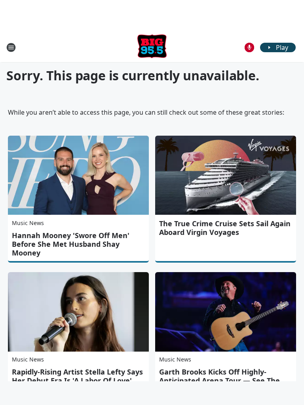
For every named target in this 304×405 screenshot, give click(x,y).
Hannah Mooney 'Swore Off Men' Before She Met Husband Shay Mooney (70, 244)
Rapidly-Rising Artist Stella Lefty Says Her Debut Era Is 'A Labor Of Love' (77, 376)
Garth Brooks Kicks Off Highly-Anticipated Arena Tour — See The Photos (219, 380)
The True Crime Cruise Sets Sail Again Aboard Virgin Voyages (225, 228)
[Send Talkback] (249, 47)
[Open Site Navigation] (11, 47)
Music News (28, 223)
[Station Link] (152, 47)
